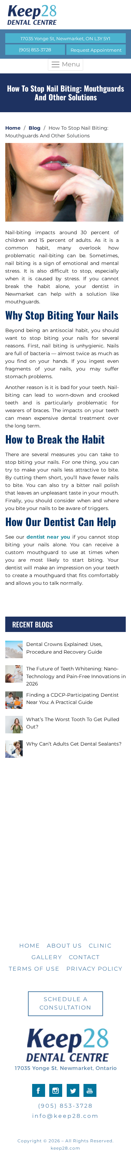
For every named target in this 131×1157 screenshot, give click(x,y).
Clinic (100, 945)
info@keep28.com (65, 1116)
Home (13, 128)
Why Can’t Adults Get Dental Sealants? (74, 744)
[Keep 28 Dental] (65, 15)
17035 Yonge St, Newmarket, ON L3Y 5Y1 (65, 38)
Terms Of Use (34, 968)
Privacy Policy (94, 968)
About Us (64, 945)
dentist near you (48, 537)
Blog (35, 128)
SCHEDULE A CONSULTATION (65, 1003)
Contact (84, 957)
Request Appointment (96, 50)
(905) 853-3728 (35, 49)
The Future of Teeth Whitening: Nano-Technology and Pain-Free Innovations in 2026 (76, 676)
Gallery (46, 957)
